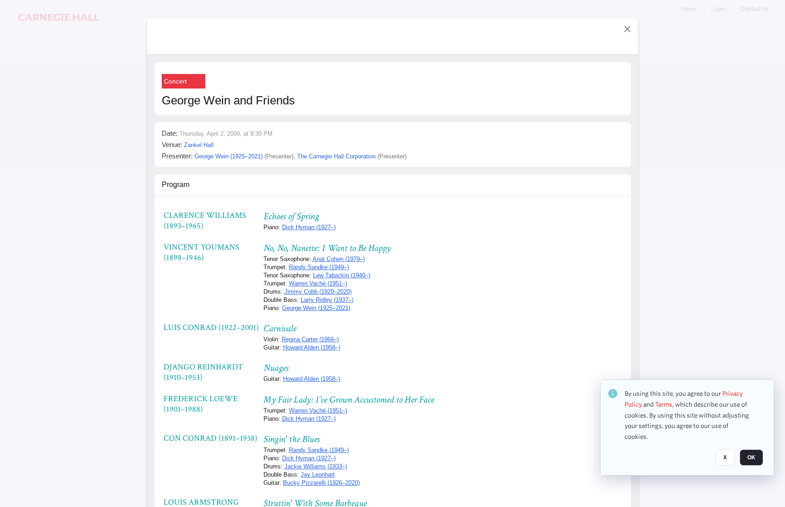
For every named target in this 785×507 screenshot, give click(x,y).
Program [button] (175, 184)
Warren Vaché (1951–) (318, 283)
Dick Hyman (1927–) (309, 227)
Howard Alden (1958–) (311, 347)
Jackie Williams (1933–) (315, 466)
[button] (627, 29)
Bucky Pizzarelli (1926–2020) (321, 482)
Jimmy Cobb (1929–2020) (318, 291)
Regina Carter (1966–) (310, 339)
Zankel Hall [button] (199, 145)
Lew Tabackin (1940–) (341, 275)
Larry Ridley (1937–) (327, 299)
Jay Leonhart (318, 474)
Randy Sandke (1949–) (319, 267)
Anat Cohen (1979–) (339, 259)
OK (751, 457)
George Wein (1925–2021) (316, 308)
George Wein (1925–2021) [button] (228, 156)
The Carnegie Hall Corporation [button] (336, 156)
